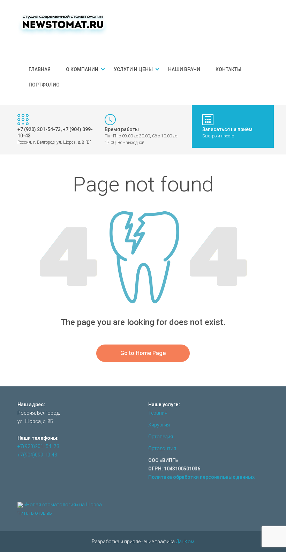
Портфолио (44, 85)
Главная (40, 69)
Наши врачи (184, 69)
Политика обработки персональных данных (201, 477)
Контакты (228, 69)
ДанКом (185, 541)
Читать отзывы (35, 513)
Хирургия (159, 425)
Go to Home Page (143, 353)
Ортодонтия (162, 448)
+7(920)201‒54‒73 (38, 446)
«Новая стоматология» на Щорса (63, 504)
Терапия (157, 413)
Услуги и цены (133, 69)
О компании (82, 69)
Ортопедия (160, 436)
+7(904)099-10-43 (37, 455)
